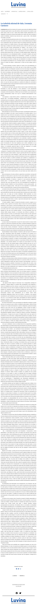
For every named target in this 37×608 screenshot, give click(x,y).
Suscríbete (7, 11)
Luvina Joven (30, 11)
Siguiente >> (22, 575)
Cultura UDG (18, 586)
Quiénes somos (22, 11)
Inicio (2, 11)
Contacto (3, 13)
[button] (7, 14)
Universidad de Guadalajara (18, 584)
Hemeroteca (14, 11)
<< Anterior (14, 575)
